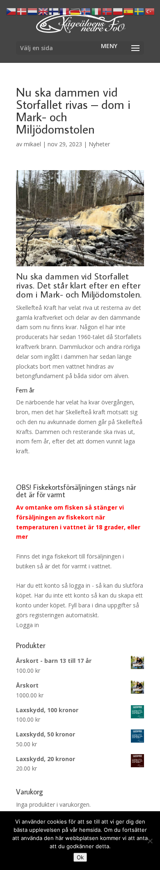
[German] (75, 11)
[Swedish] (139, 11)
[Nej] (150, 841)
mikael (32, 144)
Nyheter (99, 144)
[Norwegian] (107, 11)
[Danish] (22, 11)
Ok (80, 857)
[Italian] (96, 11)
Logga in (27, 625)
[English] (43, 11)
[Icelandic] (86, 11)
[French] (64, 11)
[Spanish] (128, 11)
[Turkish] (150, 11)
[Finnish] (54, 11)
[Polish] (118, 11)
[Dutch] (32, 11)
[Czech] (11, 11)
